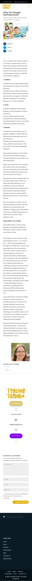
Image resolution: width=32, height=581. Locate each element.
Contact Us (6, 556)
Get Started (16, 403)
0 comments (16, 20)
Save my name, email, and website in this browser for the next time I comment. (15, 496)
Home (5, 541)
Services (5, 547)
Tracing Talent (7, 20)
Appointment (7, 559)
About (5, 544)
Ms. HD (7, 18)
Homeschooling (21, 18)
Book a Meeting (16, 435)
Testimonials (7, 550)
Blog (4, 553)
